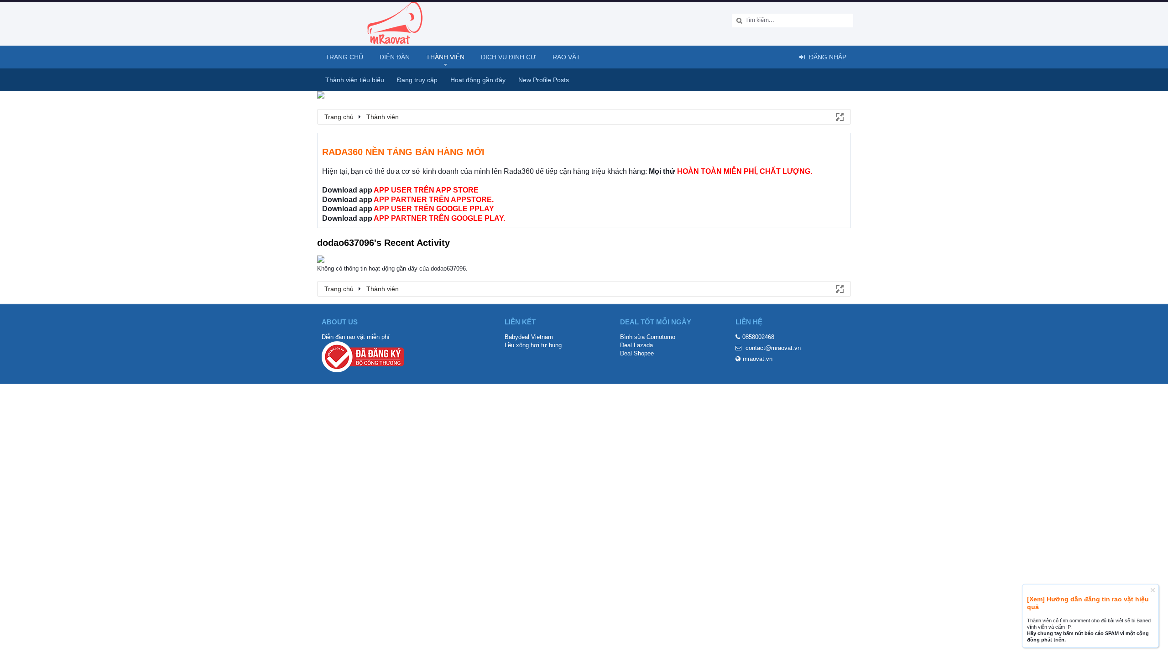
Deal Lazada (636, 345)
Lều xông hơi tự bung (533, 345)
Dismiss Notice (1152, 590)
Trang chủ (344, 57)
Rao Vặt (566, 57)
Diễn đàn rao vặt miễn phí (356, 337)
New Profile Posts (543, 79)
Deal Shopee (637, 353)
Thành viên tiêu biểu (354, 79)
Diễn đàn (395, 57)
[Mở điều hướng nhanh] (839, 116)
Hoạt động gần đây (478, 79)
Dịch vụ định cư (508, 57)
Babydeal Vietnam (529, 337)
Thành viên (445, 57)
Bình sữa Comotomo (647, 337)
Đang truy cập (417, 79)
